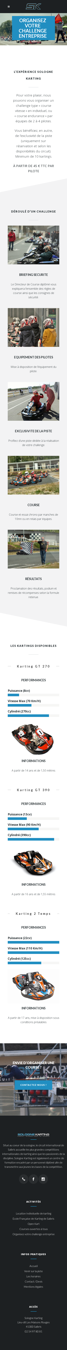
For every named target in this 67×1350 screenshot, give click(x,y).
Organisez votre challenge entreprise (34, 1234)
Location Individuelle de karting (33, 1213)
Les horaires (33, 1276)
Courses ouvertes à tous (33, 1228)
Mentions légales (33, 1286)
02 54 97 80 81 (33, 1331)
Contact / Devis (33, 1281)
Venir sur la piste (33, 1271)
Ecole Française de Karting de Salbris (33, 1218)
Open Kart (34, 1223)
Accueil (34, 1266)
